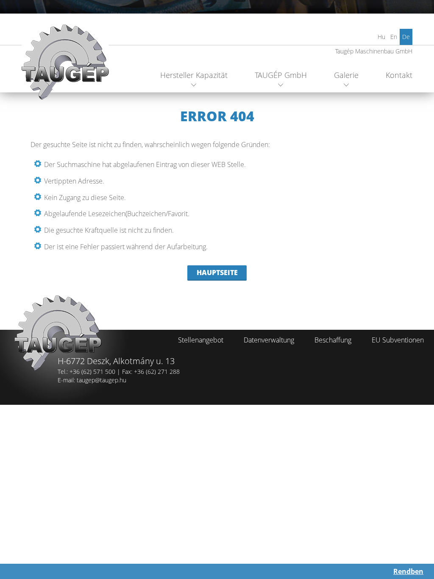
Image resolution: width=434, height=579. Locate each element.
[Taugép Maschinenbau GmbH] (65, 65)
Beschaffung (332, 340)
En (393, 37)
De (406, 37)
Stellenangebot (200, 340)
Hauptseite (217, 272)
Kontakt (399, 75)
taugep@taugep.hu (101, 380)
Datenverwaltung (269, 340)
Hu (381, 37)
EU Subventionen (398, 340)
